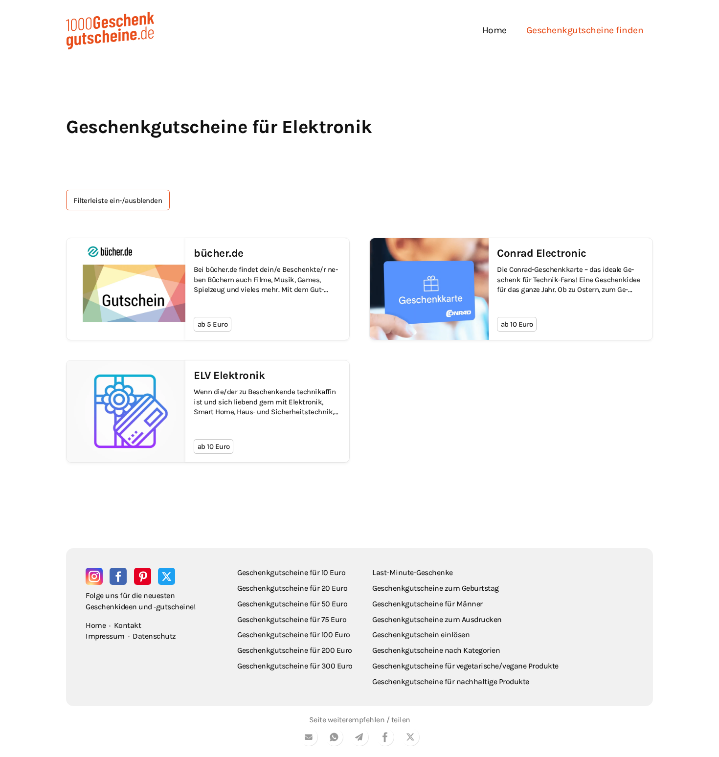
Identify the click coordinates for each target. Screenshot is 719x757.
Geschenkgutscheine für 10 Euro (291, 572)
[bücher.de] (208, 289)
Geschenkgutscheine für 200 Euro (294, 650)
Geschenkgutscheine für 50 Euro (292, 603)
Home (494, 30)
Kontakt (127, 625)
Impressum (105, 636)
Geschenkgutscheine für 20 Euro (292, 588)
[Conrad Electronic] (511, 289)
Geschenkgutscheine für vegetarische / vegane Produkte (465, 665)
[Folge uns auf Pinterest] (142, 576)
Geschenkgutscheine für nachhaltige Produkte (450, 681)
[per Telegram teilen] (359, 738)
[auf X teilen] (410, 738)
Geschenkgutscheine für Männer (427, 603)
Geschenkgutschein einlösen (421, 634)
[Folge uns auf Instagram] (94, 576)
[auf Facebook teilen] (385, 738)
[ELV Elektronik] (208, 411)
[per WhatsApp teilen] (334, 738)
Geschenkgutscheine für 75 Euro (291, 619)
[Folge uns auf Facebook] (118, 576)
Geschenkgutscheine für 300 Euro (295, 665)
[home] (110, 30)
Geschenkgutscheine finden (585, 30)
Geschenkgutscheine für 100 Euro (293, 634)
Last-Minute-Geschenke (412, 572)
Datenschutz (154, 636)
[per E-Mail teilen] (308, 738)
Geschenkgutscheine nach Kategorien (436, 650)
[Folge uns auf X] (166, 576)
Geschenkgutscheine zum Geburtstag (435, 588)
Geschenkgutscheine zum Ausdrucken (437, 619)
